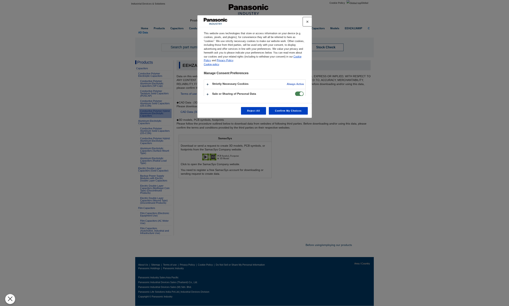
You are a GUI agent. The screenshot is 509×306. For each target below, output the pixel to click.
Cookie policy (211, 64)
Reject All (253, 110)
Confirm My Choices (288, 110)
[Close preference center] (307, 21)
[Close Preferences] (10, 299)
